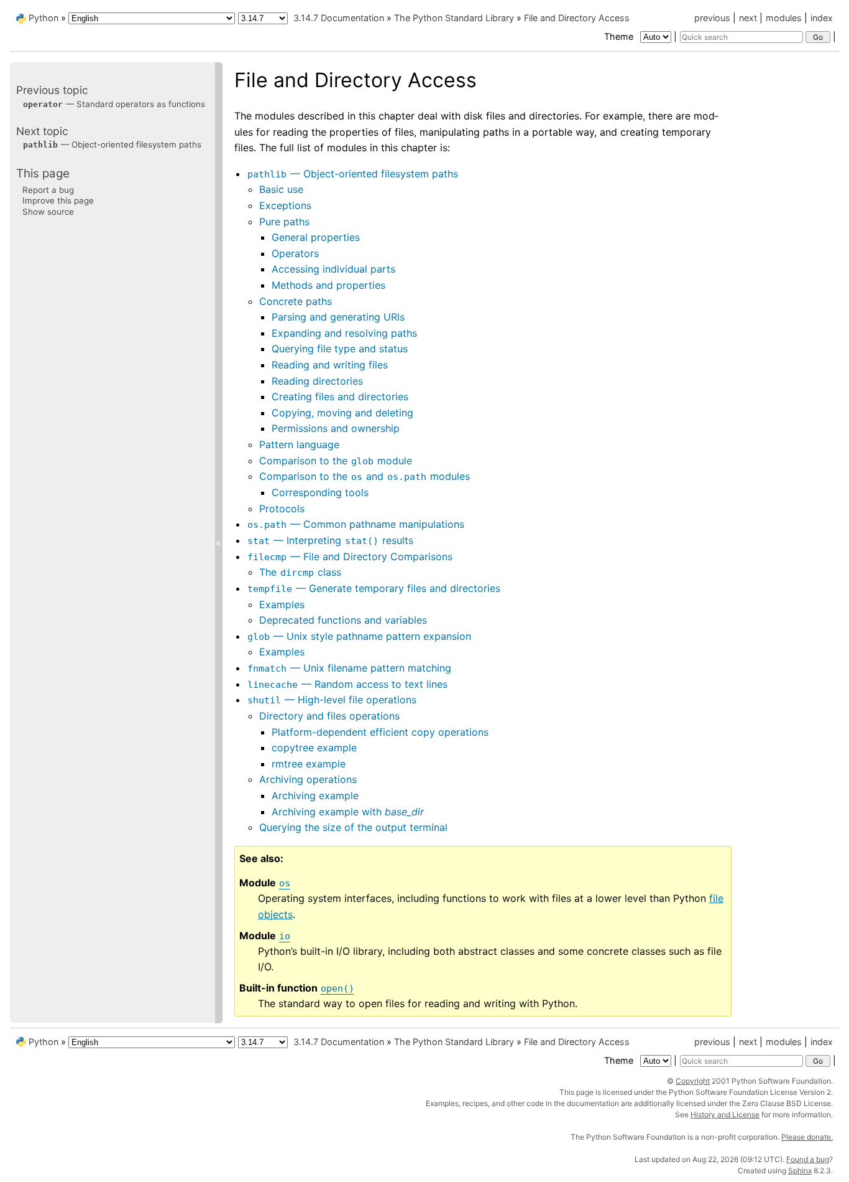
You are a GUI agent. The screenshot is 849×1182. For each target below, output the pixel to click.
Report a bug (48, 189)
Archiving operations (308, 779)
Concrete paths (295, 301)
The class (300, 572)
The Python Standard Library (454, 17)
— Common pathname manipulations (355, 524)
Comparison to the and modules (364, 476)
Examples (282, 604)
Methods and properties (328, 285)
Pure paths (284, 221)
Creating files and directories (340, 396)
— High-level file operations (331, 699)
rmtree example (309, 764)
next (748, 17)
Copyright (693, 1081)
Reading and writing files (330, 365)
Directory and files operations (329, 716)
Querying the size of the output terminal (353, 827)
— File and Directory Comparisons (349, 556)
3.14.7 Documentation (338, 17)
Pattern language (299, 444)
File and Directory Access (577, 17)
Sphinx (800, 1170)
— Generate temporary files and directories (373, 588)
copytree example (314, 747)
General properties (316, 237)
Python (43, 17)
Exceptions (285, 205)
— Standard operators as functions (114, 103)
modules (784, 17)
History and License (725, 1114)
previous (712, 17)
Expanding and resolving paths (344, 333)
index (821, 17)
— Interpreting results (330, 540)
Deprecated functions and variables (343, 620)
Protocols (282, 508)
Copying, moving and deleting (342, 412)
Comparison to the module (335, 460)
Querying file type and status (340, 348)
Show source (48, 211)
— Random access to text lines (347, 684)
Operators (295, 253)
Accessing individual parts (333, 269)
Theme (620, 36)
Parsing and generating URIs (338, 317)
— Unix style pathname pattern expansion (359, 636)
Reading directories (317, 381)
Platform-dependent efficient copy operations (380, 732)
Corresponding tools (320, 492)
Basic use (281, 189)
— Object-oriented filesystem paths (352, 173)
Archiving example (315, 795)
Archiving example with (348, 811)
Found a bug (807, 1159)
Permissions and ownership (336, 428)
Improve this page (58, 200)
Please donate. (807, 1137)
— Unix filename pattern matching (349, 668)
